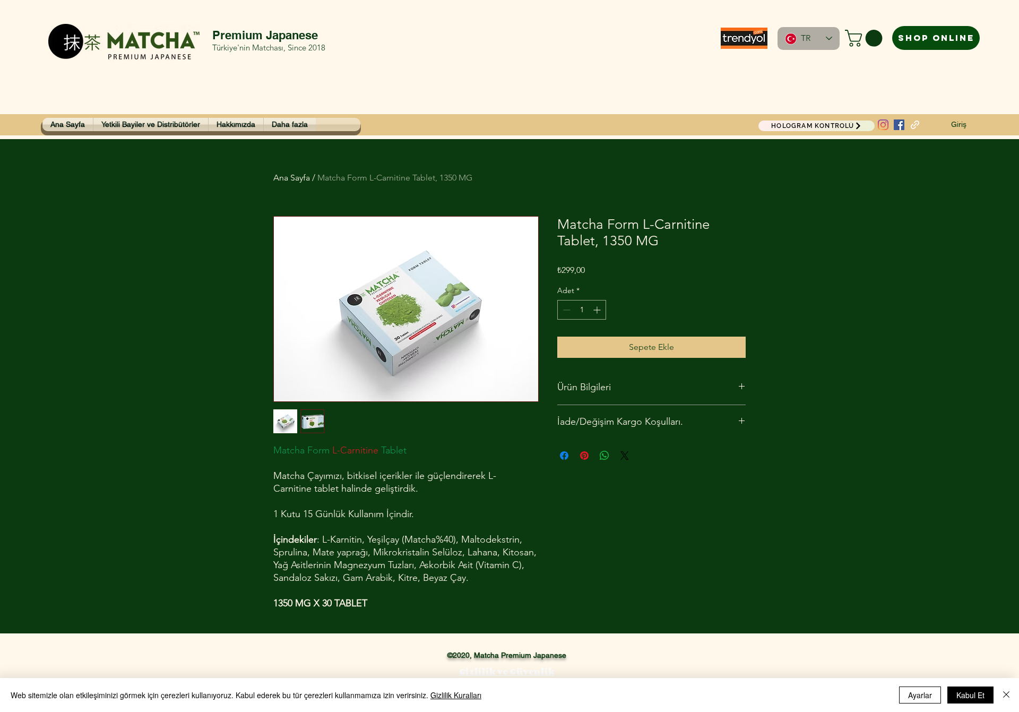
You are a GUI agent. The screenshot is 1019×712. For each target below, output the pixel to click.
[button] (865, 38)
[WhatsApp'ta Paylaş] (604, 455)
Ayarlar (920, 695)
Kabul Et (970, 695)
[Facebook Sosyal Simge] (899, 124)
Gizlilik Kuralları (455, 695)
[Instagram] (883, 124)
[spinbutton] (581, 310)
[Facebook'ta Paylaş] (564, 455)
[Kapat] (1006, 695)
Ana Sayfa (291, 178)
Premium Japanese (265, 35)
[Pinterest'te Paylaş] (584, 455)
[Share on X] (624, 455)
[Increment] (598, 310)
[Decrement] (565, 310)
